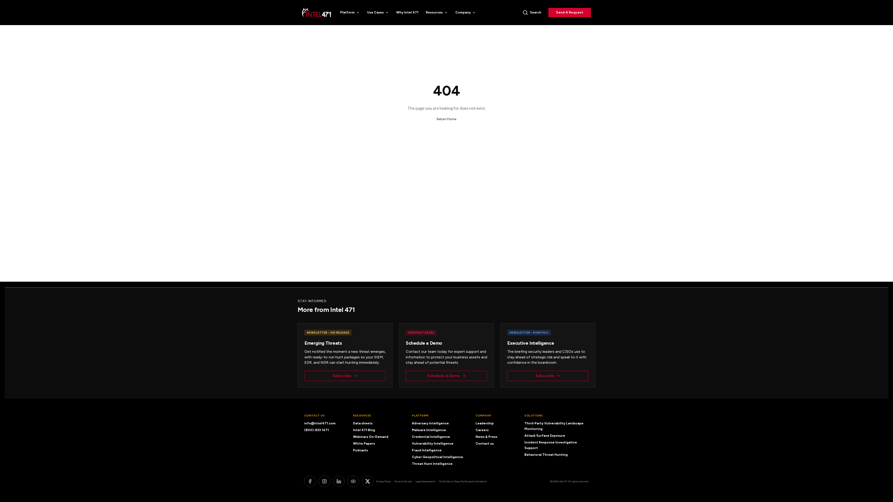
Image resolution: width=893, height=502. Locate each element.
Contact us (485, 444)
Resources (434, 12)
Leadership (485, 423)
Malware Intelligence (429, 430)
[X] (367, 481)
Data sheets (363, 423)
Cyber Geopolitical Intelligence (437, 457)
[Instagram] (324, 481)
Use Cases (375, 12)
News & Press (486, 437)
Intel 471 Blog (364, 430)
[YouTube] (353, 481)
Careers (482, 430)
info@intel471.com (320, 423)
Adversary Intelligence (430, 423)
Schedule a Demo (443, 375)
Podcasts (360, 450)
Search (535, 12)
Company (463, 12)
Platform (347, 12)
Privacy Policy (383, 481)
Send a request (569, 12)
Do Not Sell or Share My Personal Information (462, 481)
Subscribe (342, 375)
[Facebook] (310, 481)
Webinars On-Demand (370, 437)
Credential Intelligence (431, 437)
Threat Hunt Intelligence (432, 464)
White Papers (364, 444)
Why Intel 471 (407, 12)
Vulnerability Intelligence (432, 444)
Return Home (446, 119)
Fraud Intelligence (427, 450)
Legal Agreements (425, 481)
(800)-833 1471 (316, 430)
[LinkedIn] (339, 481)
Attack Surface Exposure (544, 436)
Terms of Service (403, 481)
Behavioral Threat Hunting (546, 455)
